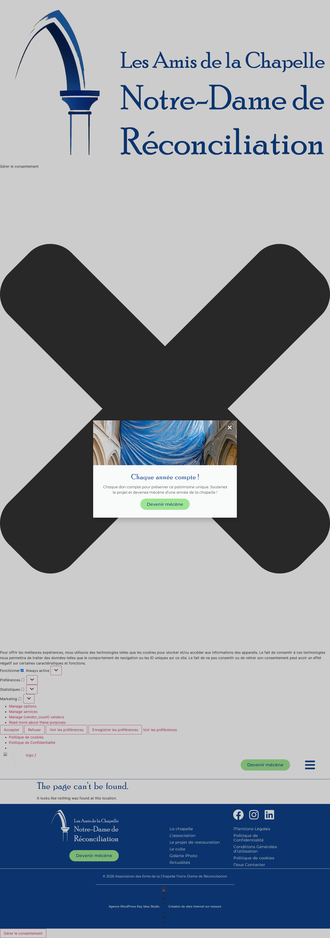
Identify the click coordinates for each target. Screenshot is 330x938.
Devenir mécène (165, 504)
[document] (165, 469)
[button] (229, 427)
